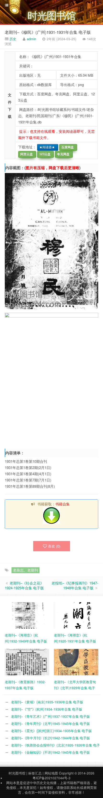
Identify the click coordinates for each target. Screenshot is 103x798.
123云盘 (44, 154)
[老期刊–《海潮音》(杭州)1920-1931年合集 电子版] (76, 615)
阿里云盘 (25, 154)
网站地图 (51, 773)
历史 (12, 38)
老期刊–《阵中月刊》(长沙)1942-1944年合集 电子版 (50, 737)
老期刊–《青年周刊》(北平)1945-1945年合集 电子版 (50, 723)
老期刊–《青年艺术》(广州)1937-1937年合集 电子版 (50, 716)
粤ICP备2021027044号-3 (51, 777)
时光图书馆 (17, 773)
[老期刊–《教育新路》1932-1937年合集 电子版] (27, 661)
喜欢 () (54, 546)
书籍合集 (62, 503)
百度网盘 (66, 147)
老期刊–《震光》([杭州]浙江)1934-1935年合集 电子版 (51, 730)
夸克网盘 (62, 154)
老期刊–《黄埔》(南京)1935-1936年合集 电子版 (47, 702)
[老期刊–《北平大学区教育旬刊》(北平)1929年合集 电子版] (76, 661)
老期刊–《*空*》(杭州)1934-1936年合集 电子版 (46, 709)
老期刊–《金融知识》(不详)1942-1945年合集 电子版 (50, 752)
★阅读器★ (46, 147)
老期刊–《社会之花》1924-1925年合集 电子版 (24, 585)
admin (31, 38)
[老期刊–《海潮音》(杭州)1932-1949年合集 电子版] (27, 615)
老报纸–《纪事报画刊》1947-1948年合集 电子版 (75, 585)
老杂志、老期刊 (25, 569)
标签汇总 (35, 773)
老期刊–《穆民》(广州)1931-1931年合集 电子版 (48, 32)
